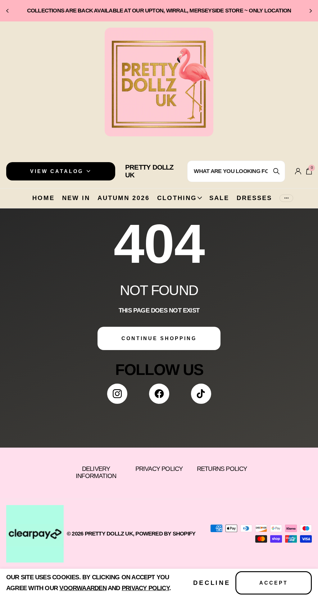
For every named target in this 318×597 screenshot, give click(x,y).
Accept (273, 583)
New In (76, 197)
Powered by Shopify (165, 534)
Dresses (254, 197)
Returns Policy (222, 468)
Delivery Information (96, 472)
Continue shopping (159, 338)
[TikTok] (201, 394)
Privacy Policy (159, 468)
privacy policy (145, 588)
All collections (179, 205)
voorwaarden (82, 588)
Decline (211, 582)
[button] (7, 10)
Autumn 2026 (124, 197)
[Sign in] (298, 171)
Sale (219, 197)
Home (43, 197)
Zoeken (276, 171)
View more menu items (286, 198)
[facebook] (159, 394)
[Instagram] (117, 394)
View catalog (58, 171)
